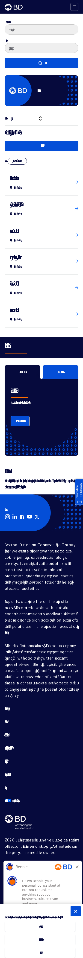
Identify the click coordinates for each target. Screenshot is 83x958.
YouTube (29, 517)
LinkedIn (15, 517)
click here (23, 486)
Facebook (22, 517)
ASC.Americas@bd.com (16, 486)
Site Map (5, 721)
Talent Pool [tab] (22, 372)
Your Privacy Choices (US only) (11, 800)
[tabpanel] (41, 413)
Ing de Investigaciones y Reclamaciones (14, 257)
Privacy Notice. (60, 917)
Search (41, 63)
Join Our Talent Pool (20, 421)
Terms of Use (6, 734)
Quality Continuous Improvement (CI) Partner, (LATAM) (15, 204)
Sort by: (5, 118)
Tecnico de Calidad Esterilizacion (13, 178)
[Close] (76, 911)
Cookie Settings (5, 787)
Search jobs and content (8, 22)
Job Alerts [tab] (60, 372)
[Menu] (74, 7)
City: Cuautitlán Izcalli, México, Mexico (15, 161)
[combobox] (41, 48)
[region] (41, 931)
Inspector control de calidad (13, 310)
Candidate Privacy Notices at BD (8, 747)
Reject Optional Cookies (40, 940)
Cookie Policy (5, 761)
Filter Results (41, 145)
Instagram (7, 517)
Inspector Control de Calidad (13, 231)
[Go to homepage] (14, 7)
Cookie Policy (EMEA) (6, 774)
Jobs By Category (6, 708)
